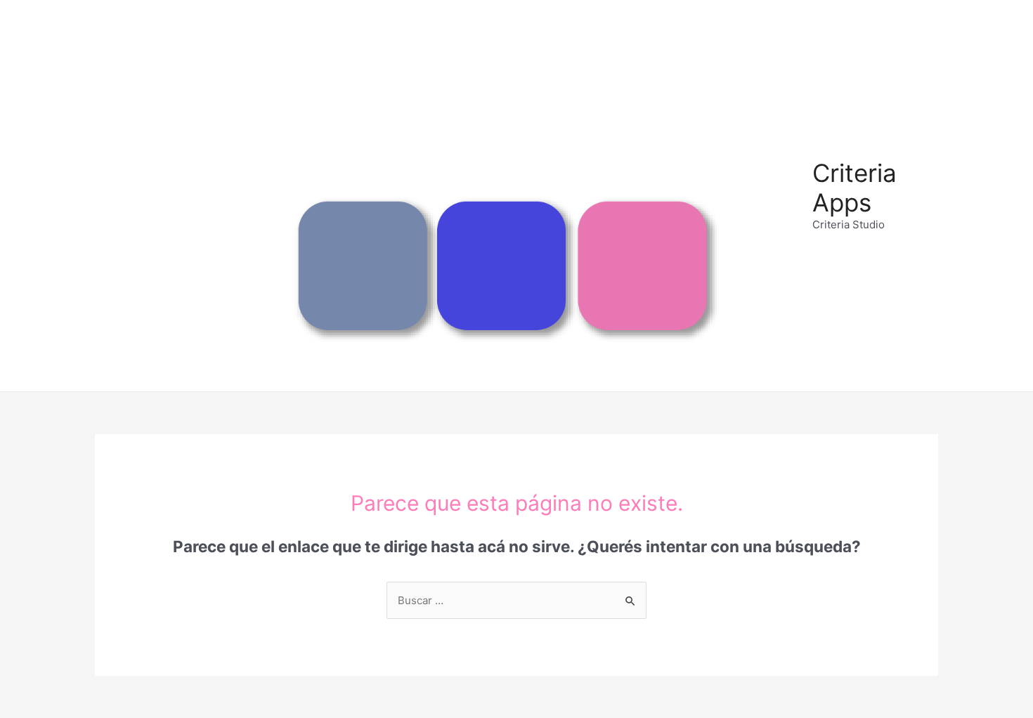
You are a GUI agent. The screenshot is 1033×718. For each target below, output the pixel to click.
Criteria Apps (854, 187)
